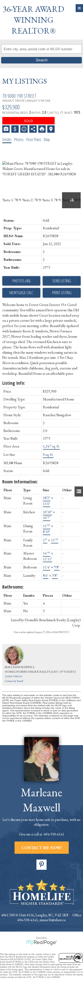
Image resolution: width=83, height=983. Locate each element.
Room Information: (20, 482)
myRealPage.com (41, 942)
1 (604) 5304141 (13, 676)
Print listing (61, 292)
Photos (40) (21, 281)
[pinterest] (41, 865)
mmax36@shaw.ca (52, 919)
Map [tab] (47, 139)
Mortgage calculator (21, 293)
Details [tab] (7, 139)
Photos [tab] (19, 139)
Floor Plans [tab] (33, 139)
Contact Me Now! (41, 847)
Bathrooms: (13, 587)
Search (41, 60)
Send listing (61, 281)
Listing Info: (13, 383)
